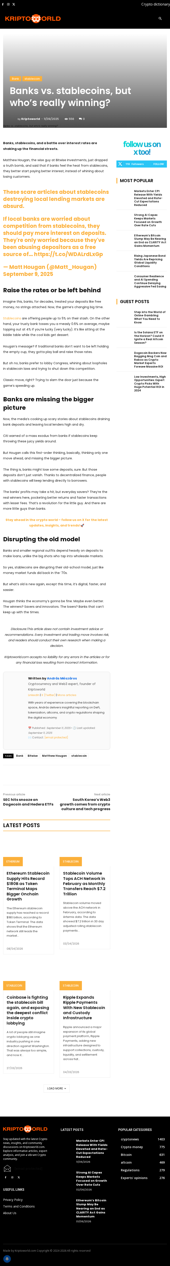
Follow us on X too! (141, 148)
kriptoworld (30, 119)
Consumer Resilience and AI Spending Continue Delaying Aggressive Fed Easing (150, 281)
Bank (15, 79)
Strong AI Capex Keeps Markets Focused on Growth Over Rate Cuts (148, 220)
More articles (67, 695)
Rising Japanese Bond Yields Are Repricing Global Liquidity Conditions (150, 261)
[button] (160, 18)
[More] (61, 775)
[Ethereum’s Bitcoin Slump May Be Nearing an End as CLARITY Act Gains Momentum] (123, 239)
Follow (158, 164)
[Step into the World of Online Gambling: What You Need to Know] (123, 315)
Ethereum (12, 861)
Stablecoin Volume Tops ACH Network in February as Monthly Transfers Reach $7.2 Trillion (84, 883)
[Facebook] (3, 4)
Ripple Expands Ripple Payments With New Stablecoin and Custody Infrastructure (84, 1007)
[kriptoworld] (14, 119)
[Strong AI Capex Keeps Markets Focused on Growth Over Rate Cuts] (123, 218)
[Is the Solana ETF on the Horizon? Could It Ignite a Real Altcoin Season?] (123, 336)
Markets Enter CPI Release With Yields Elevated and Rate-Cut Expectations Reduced (148, 198)
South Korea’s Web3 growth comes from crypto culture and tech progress (85, 804)
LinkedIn (33, 695)
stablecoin (32, 79)
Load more (55, 1088)
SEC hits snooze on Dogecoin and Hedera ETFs (28, 802)
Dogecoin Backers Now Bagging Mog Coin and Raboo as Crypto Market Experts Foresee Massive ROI (150, 359)
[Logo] (21, 18)
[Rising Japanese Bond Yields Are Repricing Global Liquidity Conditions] (123, 259)
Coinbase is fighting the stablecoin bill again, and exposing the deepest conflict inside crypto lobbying (28, 1010)
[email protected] (28, 1168)
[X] (13, 4)
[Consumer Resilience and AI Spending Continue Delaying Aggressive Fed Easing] (123, 280)
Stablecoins (12, 318)
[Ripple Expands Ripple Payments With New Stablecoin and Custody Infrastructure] (85, 975)
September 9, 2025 (28, 274)
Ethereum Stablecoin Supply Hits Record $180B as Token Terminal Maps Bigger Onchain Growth (28, 886)
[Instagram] (8, 4)
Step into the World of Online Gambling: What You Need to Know (150, 317)
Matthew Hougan (54, 756)
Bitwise (33, 756)
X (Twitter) (48, 695)
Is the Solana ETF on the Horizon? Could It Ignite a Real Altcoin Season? (149, 337)
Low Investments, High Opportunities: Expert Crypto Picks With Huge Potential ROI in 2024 (150, 383)
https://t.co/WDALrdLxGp (68, 254)
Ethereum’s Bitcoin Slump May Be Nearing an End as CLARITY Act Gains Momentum (150, 241)
